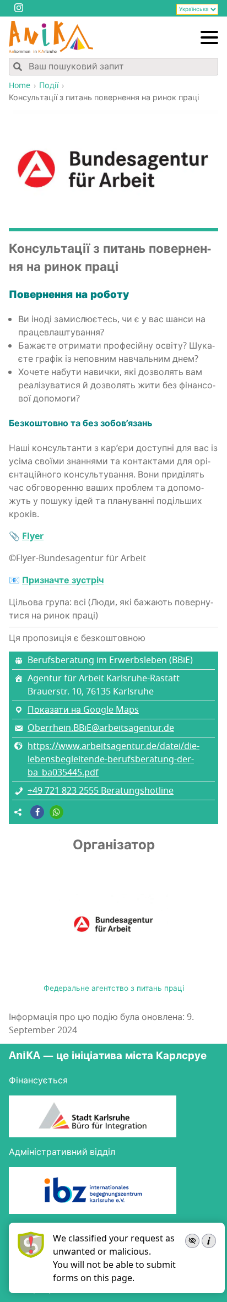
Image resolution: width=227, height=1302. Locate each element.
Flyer (33, 536)
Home (19, 85)
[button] (37, 812)
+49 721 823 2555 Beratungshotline (101, 791)
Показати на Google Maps (83, 710)
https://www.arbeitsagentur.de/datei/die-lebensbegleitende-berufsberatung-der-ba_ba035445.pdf (113, 759)
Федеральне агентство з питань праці (114, 988)
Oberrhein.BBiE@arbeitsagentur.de (101, 728)
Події (48, 85)
